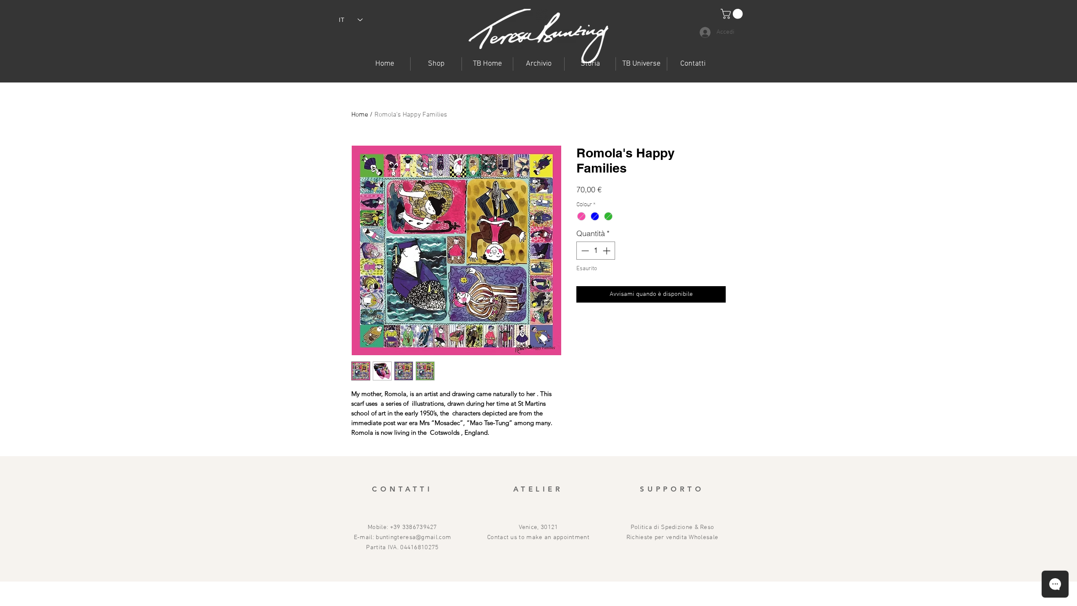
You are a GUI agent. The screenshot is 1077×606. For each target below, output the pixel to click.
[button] (641, 64)
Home (359, 115)
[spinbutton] (596, 250)
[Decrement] (584, 250)
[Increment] (607, 250)
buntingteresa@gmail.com (413, 537)
